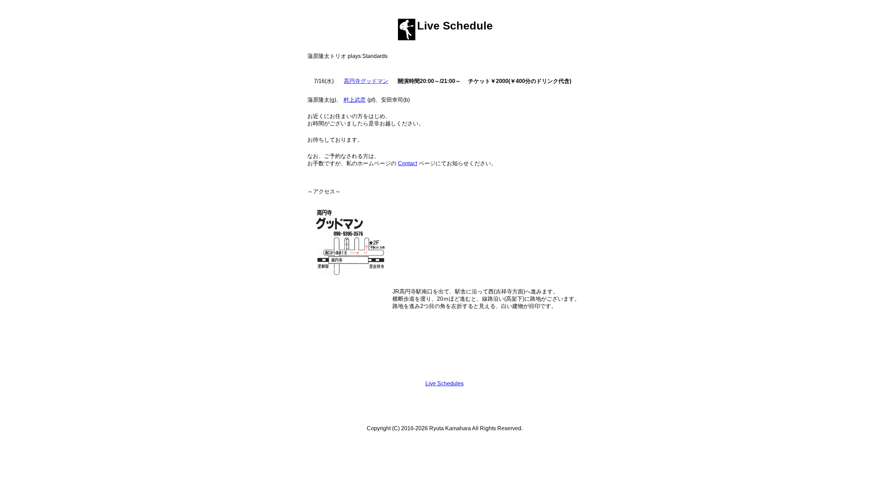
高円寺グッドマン (366, 81)
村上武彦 (354, 100)
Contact (407, 163)
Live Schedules (444, 383)
